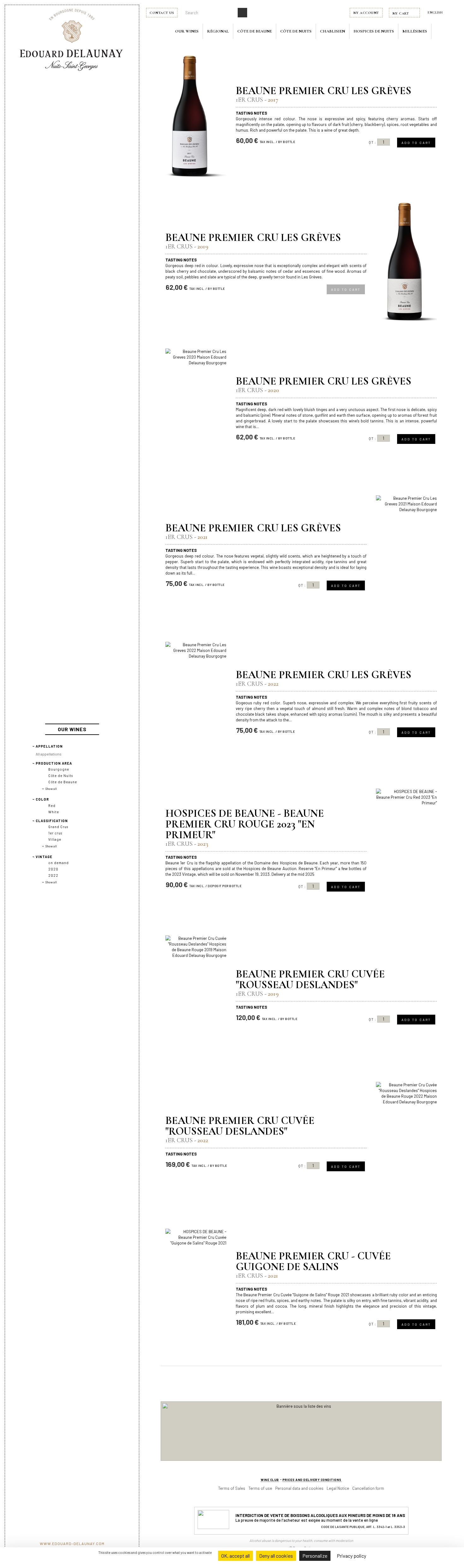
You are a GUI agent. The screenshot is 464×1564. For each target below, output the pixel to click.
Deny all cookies (276, 1556)
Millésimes (414, 31)
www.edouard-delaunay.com (72, 1543)
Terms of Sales (231, 1488)
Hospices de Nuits (374, 31)
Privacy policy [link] (351, 1556)
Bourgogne (58, 769)
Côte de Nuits (296, 31)
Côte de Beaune (254, 31)
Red (52, 805)
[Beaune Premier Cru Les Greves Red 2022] (195, 702)
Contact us (162, 13)
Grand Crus (58, 827)
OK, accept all (235, 1556)
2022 (53, 875)
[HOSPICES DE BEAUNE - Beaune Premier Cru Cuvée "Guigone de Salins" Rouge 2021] (195, 1289)
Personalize (314, 1556)
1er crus (55, 833)
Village (54, 839)
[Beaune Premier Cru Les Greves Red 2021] (406, 556)
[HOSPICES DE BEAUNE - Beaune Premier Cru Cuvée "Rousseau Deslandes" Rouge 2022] (406, 1142)
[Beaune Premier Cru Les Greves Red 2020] (195, 409)
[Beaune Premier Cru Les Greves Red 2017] (195, 116)
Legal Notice (338, 1488)
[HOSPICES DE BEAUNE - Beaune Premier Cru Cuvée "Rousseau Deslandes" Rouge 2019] (195, 996)
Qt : (372, 142)
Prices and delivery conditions (312, 1480)
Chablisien (332, 31)
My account (366, 13)
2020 (53, 869)
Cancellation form (368, 1488)
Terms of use (260, 1488)
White (53, 812)
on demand (58, 863)
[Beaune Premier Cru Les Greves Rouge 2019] (406, 263)
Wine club (270, 1480)
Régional (218, 31)
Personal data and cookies (299, 1488)
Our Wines (187, 31)
